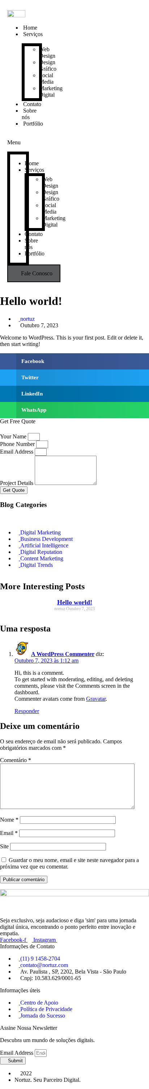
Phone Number (18, 444)
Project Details (17, 483)
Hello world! (74, 602)
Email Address (17, 452)
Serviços (33, 34)
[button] (18, 139)
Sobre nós (29, 114)
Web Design (47, 52)
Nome (9, 820)
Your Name (14, 436)
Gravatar (96, 699)
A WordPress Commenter (62, 654)
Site (4, 846)
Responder (26, 711)
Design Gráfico (47, 65)
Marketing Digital (51, 91)
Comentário (15, 760)
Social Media (46, 78)
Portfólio (33, 124)
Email (9, 833)
